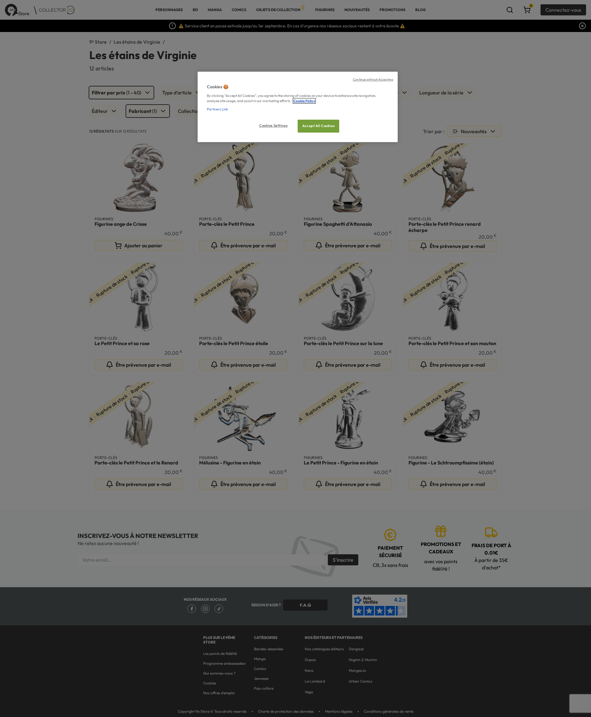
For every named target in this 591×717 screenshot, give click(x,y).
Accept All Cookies (318, 126)
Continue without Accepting (373, 79)
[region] (298, 107)
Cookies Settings (273, 125)
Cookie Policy (304, 101)
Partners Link (217, 109)
